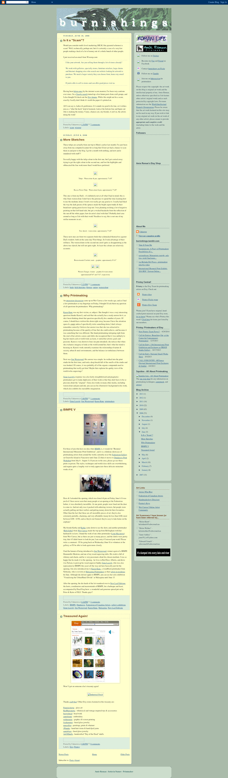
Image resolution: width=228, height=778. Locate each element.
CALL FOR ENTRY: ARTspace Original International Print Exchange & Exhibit (154, 363)
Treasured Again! (75, 616)
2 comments (95, 602)
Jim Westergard (77, 359)
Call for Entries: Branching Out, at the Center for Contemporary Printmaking (154, 338)
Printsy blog (147, 294)
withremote (67, 719)
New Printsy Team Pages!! (149, 331)
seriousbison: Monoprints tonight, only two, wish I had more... (154, 257)
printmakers (109, 401)
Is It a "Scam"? (73, 40)
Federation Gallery (119, 454)
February (145, 466)
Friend (160, 61)
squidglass (67, 731)
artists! (139, 384)
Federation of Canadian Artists (98, 605)
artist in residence (118, 571)
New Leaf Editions (117, 583)
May (144, 454)
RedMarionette (69, 710)
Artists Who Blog (145, 492)
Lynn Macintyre (118, 533)
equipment (160, 381)
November (146, 420)
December (146, 416)
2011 (141, 401)
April (144, 458)
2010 (141, 405)
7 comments (95, 124)
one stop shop (145, 379)
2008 (141, 413)
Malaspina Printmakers (95, 571)
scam (72, 127)
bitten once (78, 91)
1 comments (95, 284)
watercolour (103, 287)
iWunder (66, 728)
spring (95, 287)
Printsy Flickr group (150, 299)
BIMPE (98, 448)
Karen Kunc (68, 312)
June (144, 432)
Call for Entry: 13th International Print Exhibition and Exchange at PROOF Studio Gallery (154, 347)
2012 (141, 397)
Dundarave (81, 605)
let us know (140, 316)
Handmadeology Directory (149, 499)
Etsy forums (92, 97)
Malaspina (102, 608)
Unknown (143, 231)
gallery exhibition (118, 605)
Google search (81, 94)
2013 (141, 394)
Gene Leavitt (75, 401)
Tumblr (156, 73)
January (145, 470)
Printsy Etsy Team (149, 305)
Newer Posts (64, 754)
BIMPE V (69, 409)
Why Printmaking (75, 295)
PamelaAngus (68, 707)
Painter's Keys (144, 503)
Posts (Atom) (74, 760)
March (144, 462)
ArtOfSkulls (68, 734)
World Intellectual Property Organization (151, 106)
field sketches (80, 287)
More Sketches (74, 139)
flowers (89, 287)
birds (72, 287)
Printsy (77, 747)
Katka (83, 527)
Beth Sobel (68, 530)
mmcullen (67, 725)
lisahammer (68, 722)
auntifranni (67, 716)
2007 (141, 474)
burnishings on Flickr (156, 68)
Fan (153, 61)
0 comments (95, 744)
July (143, 428)
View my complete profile (149, 235)
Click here (146, 319)
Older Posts (125, 754)
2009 (141, 409)
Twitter (156, 55)
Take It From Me (145, 245)
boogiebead (67, 713)
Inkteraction (155, 78)
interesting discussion (74, 300)
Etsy (71, 747)
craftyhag (73, 701)
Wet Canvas (82, 530)
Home (94, 754)
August (145, 424)
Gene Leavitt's (69, 377)
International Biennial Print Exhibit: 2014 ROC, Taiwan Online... (153, 270)
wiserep (78, 127)
